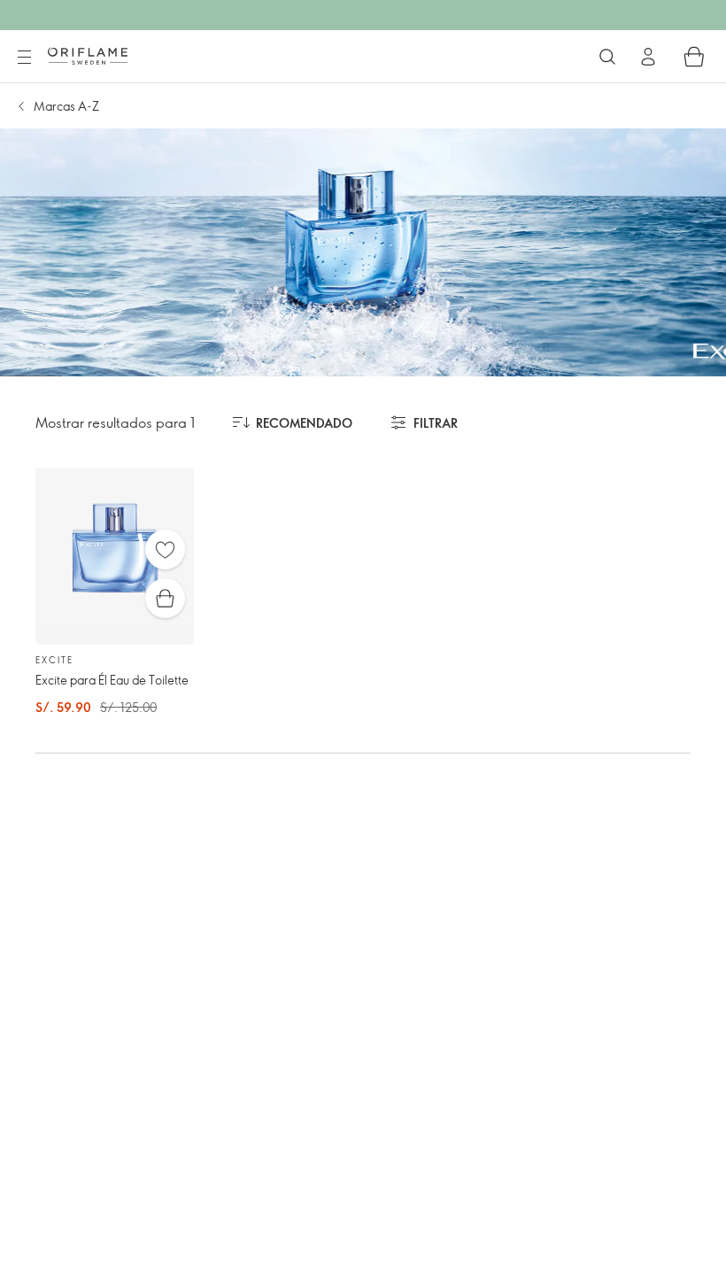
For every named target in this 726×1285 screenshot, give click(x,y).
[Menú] (24, 57)
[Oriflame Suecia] (87, 56)
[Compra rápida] (165, 598)
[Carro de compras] (694, 56)
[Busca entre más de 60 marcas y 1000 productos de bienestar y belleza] (607, 56)
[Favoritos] (165, 549)
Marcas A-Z (66, 105)
